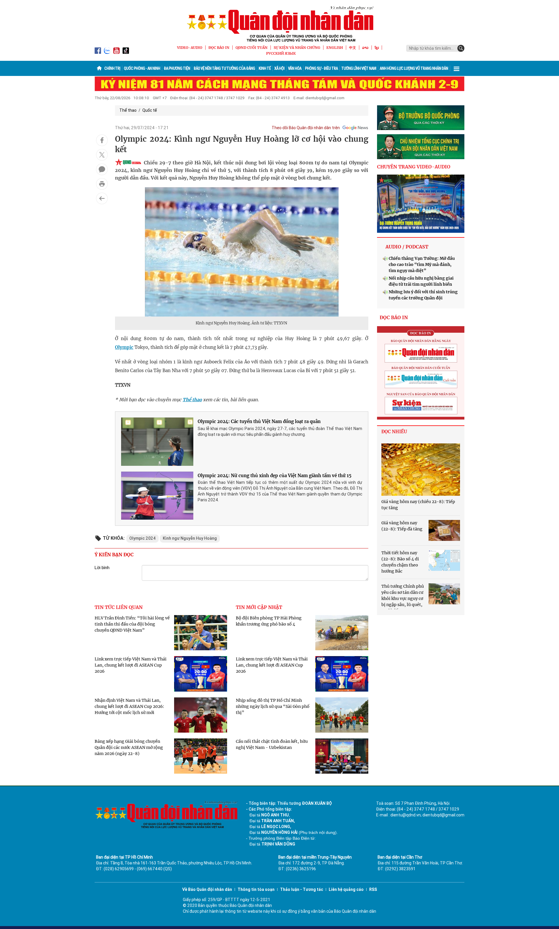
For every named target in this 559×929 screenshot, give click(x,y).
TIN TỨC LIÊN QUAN (119, 607)
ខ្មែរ (377, 47)
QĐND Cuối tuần (252, 47)
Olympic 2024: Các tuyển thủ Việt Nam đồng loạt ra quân (259, 421)
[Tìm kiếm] (460, 48)
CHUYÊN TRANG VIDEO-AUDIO (413, 167)
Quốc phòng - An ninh (142, 68)
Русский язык (281, 53)
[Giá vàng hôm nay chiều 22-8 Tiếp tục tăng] (420, 469)
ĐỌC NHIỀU (394, 431)
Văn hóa (294, 68)
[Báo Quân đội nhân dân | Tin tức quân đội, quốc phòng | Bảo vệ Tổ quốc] (279, 24)
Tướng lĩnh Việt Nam (358, 68)
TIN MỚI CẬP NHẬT (259, 607)
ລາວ (365, 47)
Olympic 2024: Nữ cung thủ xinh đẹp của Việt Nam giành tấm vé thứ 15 (274, 475)
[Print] (102, 184)
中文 (352, 47)
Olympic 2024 (142, 538)
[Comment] (102, 169)
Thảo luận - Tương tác (301, 889)
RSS (373, 889)
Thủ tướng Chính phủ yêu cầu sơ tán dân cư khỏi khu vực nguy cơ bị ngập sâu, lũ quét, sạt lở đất (402, 598)
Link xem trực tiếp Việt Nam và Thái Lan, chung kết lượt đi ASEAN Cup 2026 (131, 665)
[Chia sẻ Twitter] (102, 155)
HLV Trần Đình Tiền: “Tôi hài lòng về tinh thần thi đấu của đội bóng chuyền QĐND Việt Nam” (132, 624)
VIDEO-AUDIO (189, 47)
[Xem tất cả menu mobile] (456, 68)
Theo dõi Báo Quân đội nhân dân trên (306, 127)
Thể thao (128, 110)
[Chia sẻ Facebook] (102, 140)
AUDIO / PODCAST (406, 247)
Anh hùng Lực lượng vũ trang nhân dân (414, 68)
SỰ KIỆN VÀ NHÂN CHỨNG (297, 47)
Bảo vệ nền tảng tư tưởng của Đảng (224, 68)
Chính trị (112, 68)
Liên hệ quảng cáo (346, 889)
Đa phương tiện (177, 68)
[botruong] (420, 117)
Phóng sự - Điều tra (321, 68)
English (334, 47)
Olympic (124, 347)
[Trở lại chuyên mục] (102, 198)
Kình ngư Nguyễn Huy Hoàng (190, 538)
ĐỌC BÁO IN (218, 47)
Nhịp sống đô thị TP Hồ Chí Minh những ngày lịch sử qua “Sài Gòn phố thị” (272, 706)
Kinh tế (265, 68)
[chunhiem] (420, 146)
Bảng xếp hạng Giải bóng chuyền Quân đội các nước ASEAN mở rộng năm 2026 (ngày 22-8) (129, 747)
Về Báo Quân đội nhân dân (207, 889)
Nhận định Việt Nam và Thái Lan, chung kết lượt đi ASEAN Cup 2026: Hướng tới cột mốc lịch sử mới (129, 706)
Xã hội (279, 68)
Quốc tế (149, 110)
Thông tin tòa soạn (256, 889)
